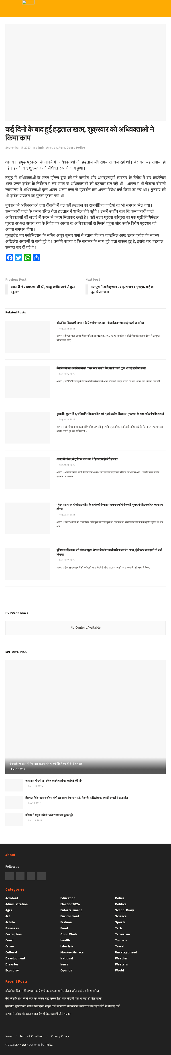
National (66, 958)
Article (10, 922)
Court (71, 147)
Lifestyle (66, 946)
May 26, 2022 (34, 803)
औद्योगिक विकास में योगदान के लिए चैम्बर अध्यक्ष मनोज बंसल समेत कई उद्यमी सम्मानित (52, 991)
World (81, 144)
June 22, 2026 (17, 769)
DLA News (20, 1044)
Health (65, 940)
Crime (9, 946)
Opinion (66, 970)
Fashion (66, 922)
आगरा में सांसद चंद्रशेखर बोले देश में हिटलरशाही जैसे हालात (38, 1014)
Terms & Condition (31, 1036)
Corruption (13, 934)
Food (64, 928)
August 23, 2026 (66, 419)
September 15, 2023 (18, 147)
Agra (62, 147)
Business (12, 928)
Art (7, 916)
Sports (82, 107)
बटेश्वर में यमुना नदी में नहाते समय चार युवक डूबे (49, 815)
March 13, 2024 (35, 786)
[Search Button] (134, 8)
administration (46, 147)
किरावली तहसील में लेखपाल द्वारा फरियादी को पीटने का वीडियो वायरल (45, 764)
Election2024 (70, 904)
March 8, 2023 (34, 820)
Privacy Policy (60, 1036)
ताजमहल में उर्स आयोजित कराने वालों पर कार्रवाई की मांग (53, 780)
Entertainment (71, 910)
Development (15, 958)
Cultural (11, 952)
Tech (80, 98)
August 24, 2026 (66, 328)
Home (81, 25)
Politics (81, 69)
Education (67, 898)
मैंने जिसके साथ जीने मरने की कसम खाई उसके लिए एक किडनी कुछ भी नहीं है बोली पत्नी (53, 998)
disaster (11, 964)
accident (11, 898)
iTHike (48, 1044)
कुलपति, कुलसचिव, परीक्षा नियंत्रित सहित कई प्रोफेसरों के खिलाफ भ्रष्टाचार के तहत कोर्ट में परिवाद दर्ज (62, 1006)
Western (83, 116)
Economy (12, 970)
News (64, 964)
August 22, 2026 (66, 560)
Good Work (68, 934)
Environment (69, 916)
